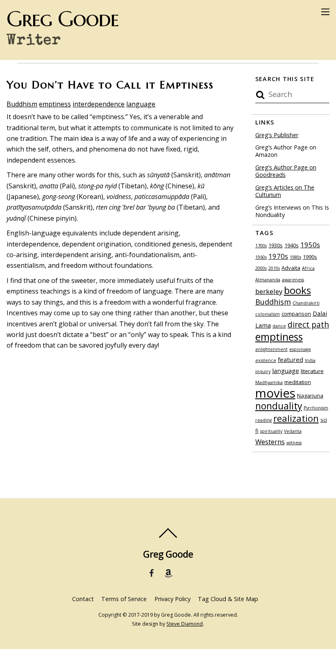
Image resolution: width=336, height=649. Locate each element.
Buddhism (22, 104)
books (297, 290)
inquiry (262, 371)
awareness (293, 280)
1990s (310, 256)
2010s (274, 268)
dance (279, 326)
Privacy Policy (172, 599)
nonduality (278, 406)
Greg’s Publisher (276, 135)
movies (275, 393)
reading (263, 420)
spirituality (271, 431)
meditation (297, 382)
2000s (261, 268)
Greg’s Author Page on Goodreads (285, 171)
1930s (275, 245)
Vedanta (293, 431)
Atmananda (267, 280)
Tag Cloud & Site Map (228, 599)
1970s (278, 256)
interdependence (99, 104)
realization (296, 418)
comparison (296, 313)
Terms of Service (124, 599)
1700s (261, 246)
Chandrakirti (306, 303)
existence (265, 360)
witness (294, 442)
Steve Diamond (184, 623)
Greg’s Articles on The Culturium (284, 191)
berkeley (268, 291)
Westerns (270, 441)
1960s (261, 257)
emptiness (55, 104)
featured (290, 359)
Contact (83, 599)
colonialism (267, 314)
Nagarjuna (310, 395)
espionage (300, 349)
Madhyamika (269, 382)
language (140, 104)
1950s (310, 244)
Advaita (291, 267)
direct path (308, 324)
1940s (291, 245)
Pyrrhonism (316, 408)
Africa (308, 268)
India (310, 360)
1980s (295, 257)
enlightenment (271, 349)
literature (312, 371)
